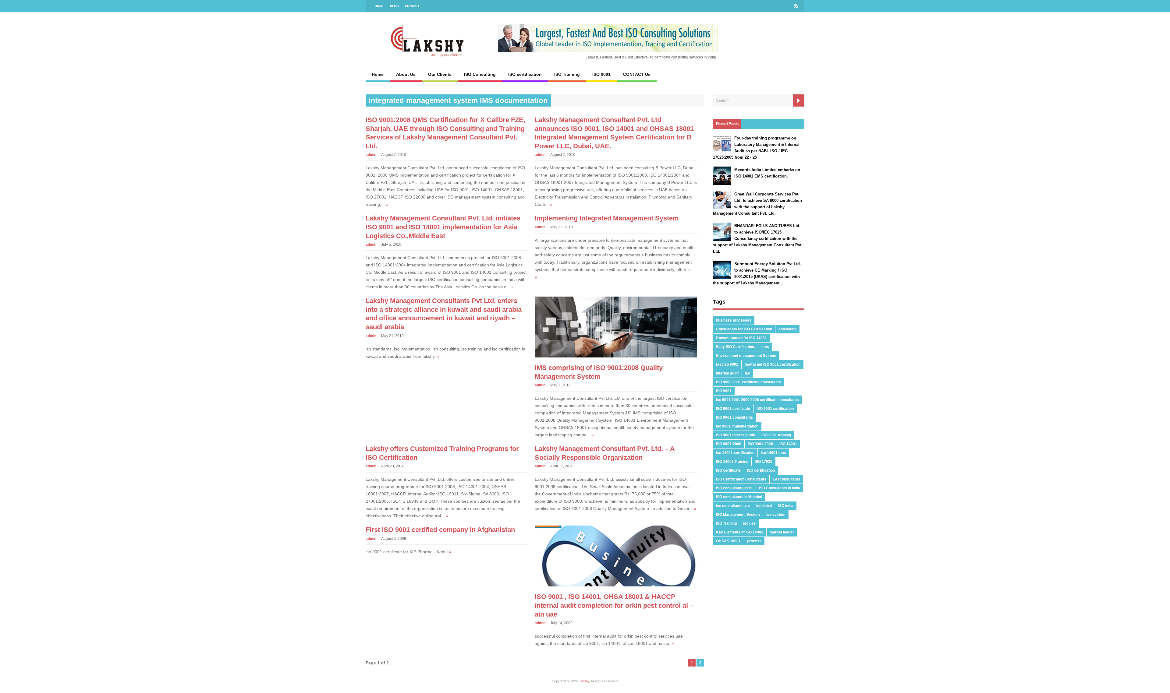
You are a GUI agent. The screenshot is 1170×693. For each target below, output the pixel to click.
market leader (782, 532)
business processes (733, 320)
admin (371, 155)
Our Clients (440, 74)
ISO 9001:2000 (728, 444)
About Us (406, 74)
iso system (775, 514)
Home (379, 6)
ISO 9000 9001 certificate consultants (748, 382)
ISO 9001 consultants (734, 417)
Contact (412, 6)
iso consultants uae (733, 506)
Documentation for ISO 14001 (741, 338)
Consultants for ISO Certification (744, 329)
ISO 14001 (788, 444)
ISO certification (525, 74)
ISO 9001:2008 (760, 444)
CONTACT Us (637, 74)
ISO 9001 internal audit (735, 435)
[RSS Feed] (796, 6)
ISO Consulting (480, 74)
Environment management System (746, 356)
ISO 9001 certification (775, 408)
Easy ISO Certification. (735, 347)
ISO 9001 (601, 74)
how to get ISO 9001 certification (772, 364)
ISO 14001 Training (732, 461)
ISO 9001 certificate (733, 408)
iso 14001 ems (773, 453)
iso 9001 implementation (737, 426)
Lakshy (584, 681)
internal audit (727, 373)
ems (765, 347)
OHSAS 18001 (728, 541)
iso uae (749, 523)
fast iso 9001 (727, 364)
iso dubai (764, 506)
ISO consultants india (734, 488)
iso (747, 373)
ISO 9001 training (776, 435)
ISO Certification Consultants (741, 479)
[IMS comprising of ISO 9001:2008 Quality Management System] (616, 356)
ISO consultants (786, 479)
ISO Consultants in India (779, 488)
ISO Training (567, 74)
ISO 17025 (763, 461)
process (754, 541)
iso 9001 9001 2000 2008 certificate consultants (757, 400)
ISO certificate (728, 470)
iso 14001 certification (735, 453)
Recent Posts (727, 123)
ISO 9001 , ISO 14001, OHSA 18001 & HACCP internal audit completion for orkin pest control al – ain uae (614, 605)
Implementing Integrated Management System (607, 218)
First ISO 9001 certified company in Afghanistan (440, 529)
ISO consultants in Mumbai (739, 497)
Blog (394, 6)
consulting (787, 329)
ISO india (785, 506)
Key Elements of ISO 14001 (739, 532)
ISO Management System (738, 514)
